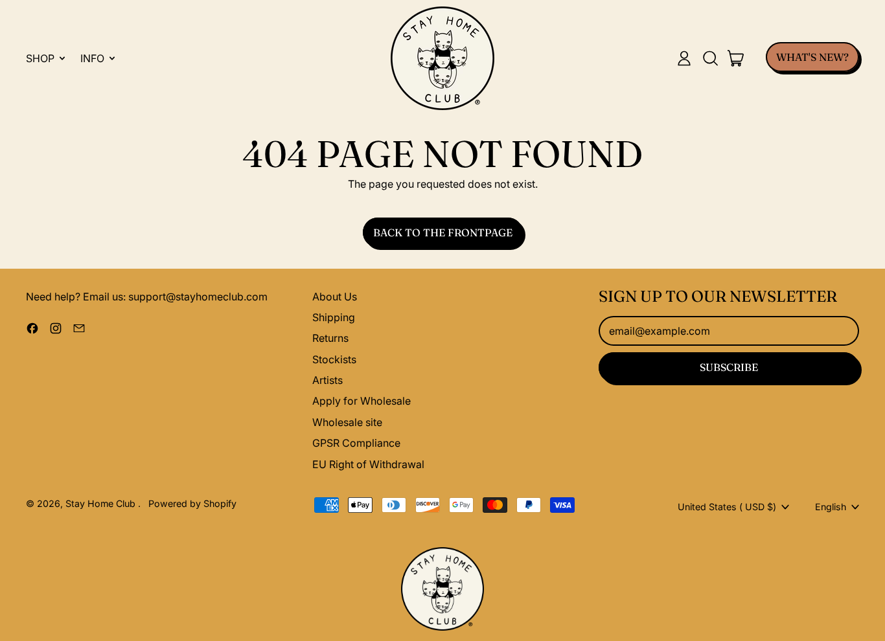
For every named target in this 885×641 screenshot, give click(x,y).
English (830, 506)
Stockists (334, 359)
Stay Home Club (101, 503)
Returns (330, 338)
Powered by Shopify (192, 503)
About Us (334, 296)
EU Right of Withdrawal (368, 464)
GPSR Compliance (356, 442)
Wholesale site (347, 422)
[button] (710, 58)
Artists (327, 380)
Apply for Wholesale (361, 400)
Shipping (333, 317)
